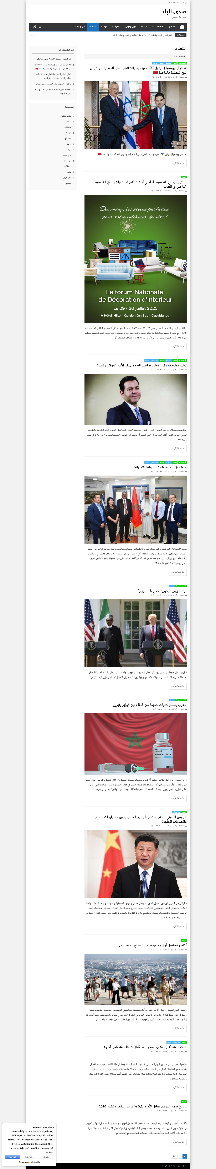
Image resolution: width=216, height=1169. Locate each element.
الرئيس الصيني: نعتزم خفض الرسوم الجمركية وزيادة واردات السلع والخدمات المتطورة (141, 819)
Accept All (12, 1157)
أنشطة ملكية (158, 26)
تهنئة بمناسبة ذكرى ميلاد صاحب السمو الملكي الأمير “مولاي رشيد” (142, 365)
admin (182, 77)
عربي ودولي (130, 26)
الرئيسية (182, 27)
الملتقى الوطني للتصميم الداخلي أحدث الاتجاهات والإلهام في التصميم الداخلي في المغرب (141, 184)
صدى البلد (174, 12)
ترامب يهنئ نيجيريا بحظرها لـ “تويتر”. (162, 591)
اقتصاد (93, 26)
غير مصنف (67, 160)
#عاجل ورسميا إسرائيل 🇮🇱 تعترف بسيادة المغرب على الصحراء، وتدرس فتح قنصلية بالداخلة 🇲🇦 (138, 70)
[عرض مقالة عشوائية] (34, 27)
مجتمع (172, 26)
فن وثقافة (80, 26)
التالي (174, 1156)
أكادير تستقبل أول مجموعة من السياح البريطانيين (153, 945)
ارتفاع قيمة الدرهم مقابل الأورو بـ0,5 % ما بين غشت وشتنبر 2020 (143, 1106)
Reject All (28, 1157)
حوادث (104, 26)
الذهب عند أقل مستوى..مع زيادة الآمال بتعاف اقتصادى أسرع (145, 1047)
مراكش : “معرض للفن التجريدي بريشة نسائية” (155, 35)
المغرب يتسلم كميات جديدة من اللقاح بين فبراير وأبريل (150, 705)
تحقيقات (116, 26)
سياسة (144, 26)
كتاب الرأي (67, 177)
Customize (45, 1157)
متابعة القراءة (177, 163)
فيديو (69, 172)
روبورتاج (155, 63)
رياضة (69, 144)
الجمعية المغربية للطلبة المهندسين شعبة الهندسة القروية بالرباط (53, 91)
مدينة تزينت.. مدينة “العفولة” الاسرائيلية (159, 467)
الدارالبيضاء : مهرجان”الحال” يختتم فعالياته (54, 59)
